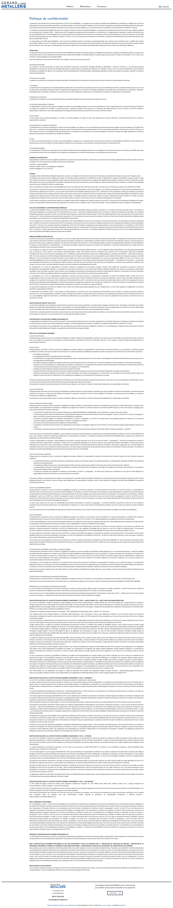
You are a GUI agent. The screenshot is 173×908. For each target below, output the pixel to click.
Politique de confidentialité (67, 905)
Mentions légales (52, 905)
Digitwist (123, 905)
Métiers (70, 7)
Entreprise (101, 7)
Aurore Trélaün (107, 905)
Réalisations (85, 7)
